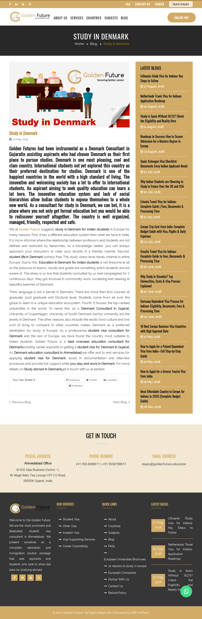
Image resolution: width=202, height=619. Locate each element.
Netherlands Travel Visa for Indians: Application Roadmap (161, 98)
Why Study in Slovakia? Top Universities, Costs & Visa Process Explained (160, 281)
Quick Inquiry (181, 4)
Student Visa (71, 519)
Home (79, 44)
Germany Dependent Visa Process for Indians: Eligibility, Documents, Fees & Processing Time (162, 306)
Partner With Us (118, 579)
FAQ (128, 4)
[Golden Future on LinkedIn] (16, 4)
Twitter (93, 380)
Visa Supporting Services (79, 539)
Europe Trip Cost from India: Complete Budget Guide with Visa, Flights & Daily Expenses (163, 231)
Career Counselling (75, 546)
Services (76, 18)
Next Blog (120, 402)
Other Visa (70, 526)
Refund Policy (117, 592)
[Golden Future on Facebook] (10, 4)
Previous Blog (21, 402)
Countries (94, 18)
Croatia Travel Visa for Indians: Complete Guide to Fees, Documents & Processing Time (162, 256)
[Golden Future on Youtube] (23, 4)
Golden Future (29, 229)
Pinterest (76, 385)
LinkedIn (111, 380)
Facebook (73, 380)
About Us (60, 18)
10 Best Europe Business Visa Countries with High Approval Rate (163, 328)
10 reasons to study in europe (127, 566)
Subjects (111, 18)
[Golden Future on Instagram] (30, 4)
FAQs (111, 546)
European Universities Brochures (125, 559)
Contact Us (115, 586)
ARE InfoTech (140, 612)
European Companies (122, 572)
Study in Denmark (101, 36)
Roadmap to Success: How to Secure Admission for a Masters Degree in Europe (161, 141)
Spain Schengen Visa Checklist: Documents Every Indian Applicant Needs (164, 163)
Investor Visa (71, 532)
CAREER (159, 4)
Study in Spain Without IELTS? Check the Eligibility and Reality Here (162, 118)
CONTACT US (142, 4)
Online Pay (181, 17)
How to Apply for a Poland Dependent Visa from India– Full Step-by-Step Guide (162, 351)
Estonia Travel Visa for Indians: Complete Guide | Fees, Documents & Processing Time (161, 206)
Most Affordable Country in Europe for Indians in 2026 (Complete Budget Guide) (162, 396)
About (112, 519)
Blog (124, 18)
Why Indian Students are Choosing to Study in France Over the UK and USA (162, 184)
